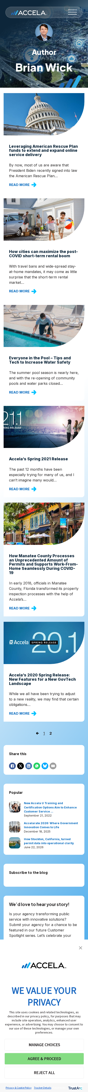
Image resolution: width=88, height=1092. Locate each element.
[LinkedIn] (28, 766)
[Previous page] (37, 733)
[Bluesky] (45, 766)
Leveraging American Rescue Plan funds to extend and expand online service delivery (43, 150)
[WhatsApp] (36, 766)
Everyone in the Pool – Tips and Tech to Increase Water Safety (40, 360)
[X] (20, 766)
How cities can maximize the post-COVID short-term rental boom (43, 253)
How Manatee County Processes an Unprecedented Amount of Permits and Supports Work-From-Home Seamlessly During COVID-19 (43, 564)
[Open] (72, 12)
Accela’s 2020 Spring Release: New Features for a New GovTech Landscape (42, 679)
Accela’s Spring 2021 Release (38, 458)
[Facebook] (12, 766)
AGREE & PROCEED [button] (44, 1058)
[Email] (53, 766)
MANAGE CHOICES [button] (44, 1044)
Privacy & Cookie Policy (19, 1087)
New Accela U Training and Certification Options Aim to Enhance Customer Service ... (50, 807)
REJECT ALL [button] (44, 1072)
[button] (80, 947)
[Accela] (29, 12)
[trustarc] (74, 1087)
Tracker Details (42, 1087)
